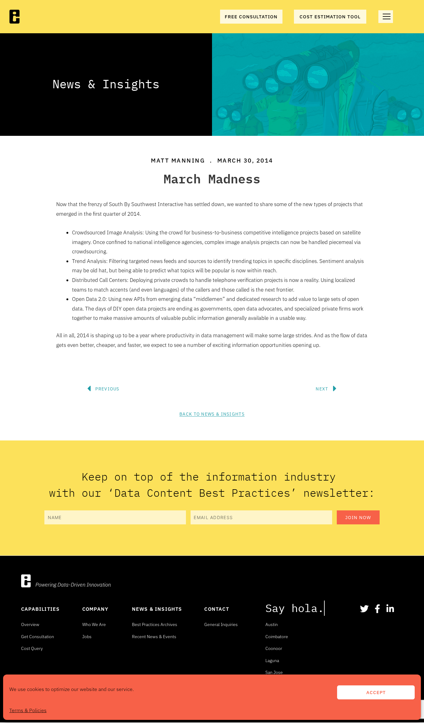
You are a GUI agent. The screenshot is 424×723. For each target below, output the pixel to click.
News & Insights (157, 609)
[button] (199, 369)
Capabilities (40, 609)
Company (95, 609)
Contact (216, 609)
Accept (376, 692)
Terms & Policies (28, 710)
